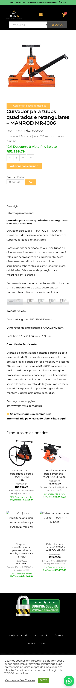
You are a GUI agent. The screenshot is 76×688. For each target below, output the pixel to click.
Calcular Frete (15, 177)
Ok (30, 182)
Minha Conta (38, 643)
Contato (61, 635)
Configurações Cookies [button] (20, 680)
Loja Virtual (18, 635)
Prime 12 (41, 635)
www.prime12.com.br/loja (26, 405)
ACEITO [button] (43, 680)
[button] (41, 14)
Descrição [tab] (13, 206)
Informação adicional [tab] (20, 213)
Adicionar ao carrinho (24, 166)
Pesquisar (57, 24)
